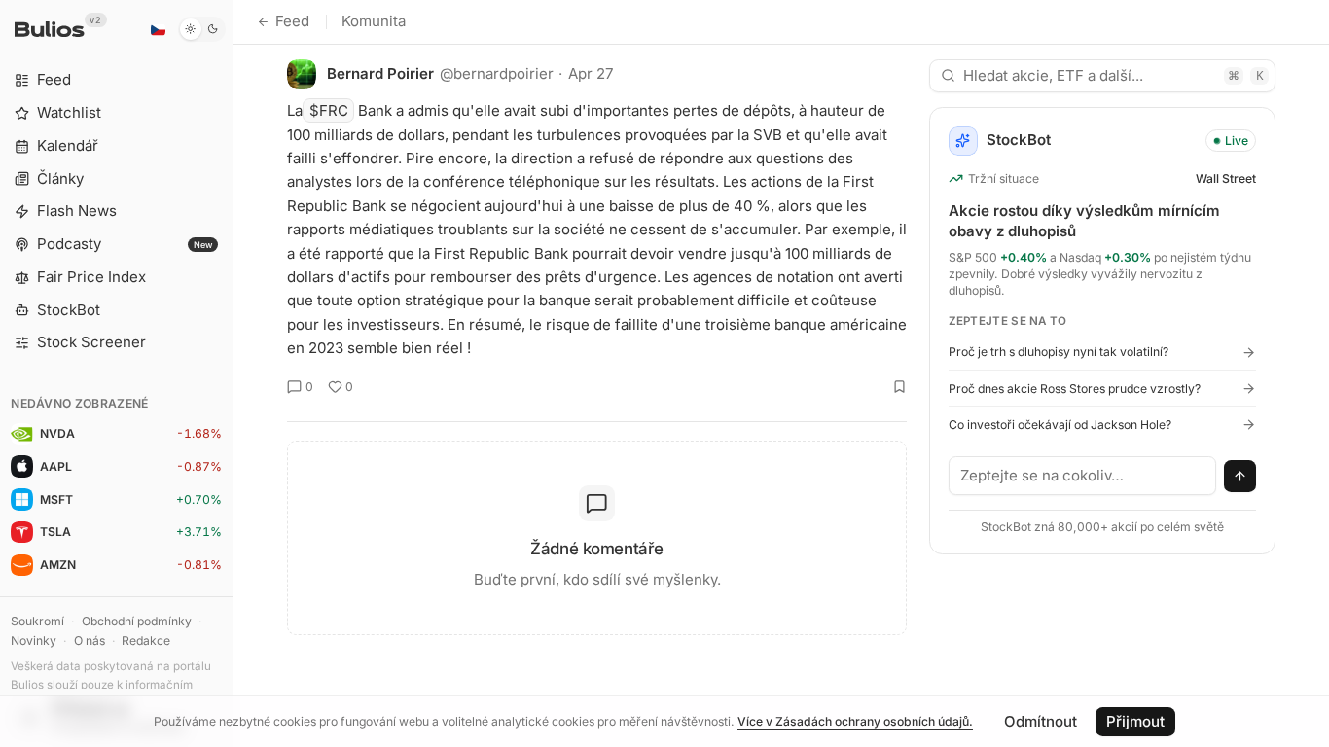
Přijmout (1135, 721)
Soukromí (37, 621)
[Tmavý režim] (202, 29)
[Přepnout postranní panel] (233, 373)
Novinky (33, 640)
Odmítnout (1040, 721)
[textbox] (1083, 475)
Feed (292, 21)
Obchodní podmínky (137, 621)
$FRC (328, 110)
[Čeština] (157, 29)
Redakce (146, 640)
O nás (89, 640)
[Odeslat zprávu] (1240, 476)
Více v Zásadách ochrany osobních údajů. (855, 721)
